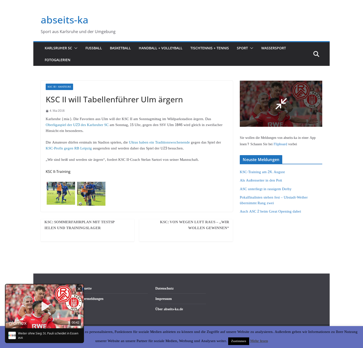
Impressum (163, 299)
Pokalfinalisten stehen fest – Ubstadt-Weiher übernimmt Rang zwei (274, 200)
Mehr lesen (259, 341)
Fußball (93, 48)
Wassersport (273, 48)
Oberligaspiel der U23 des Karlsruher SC (77, 125)
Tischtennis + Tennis (209, 48)
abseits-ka (64, 19)
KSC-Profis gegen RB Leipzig (69, 148)
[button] (75, 48)
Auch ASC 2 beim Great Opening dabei (270, 211)
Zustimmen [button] (238, 341)
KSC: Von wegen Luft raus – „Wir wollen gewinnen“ (194, 225)
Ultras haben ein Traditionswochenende (159, 142)
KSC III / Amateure (59, 87)
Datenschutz (164, 288)
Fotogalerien (57, 59)
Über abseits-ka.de (169, 309)
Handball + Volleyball (160, 48)
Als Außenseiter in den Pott (261, 180)
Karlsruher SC (58, 48)
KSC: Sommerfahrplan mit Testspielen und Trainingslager (79, 225)
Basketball (120, 48)
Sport (242, 48)
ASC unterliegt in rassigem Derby (266, 189)
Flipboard (281, 144)
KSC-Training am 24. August (262, 172)
